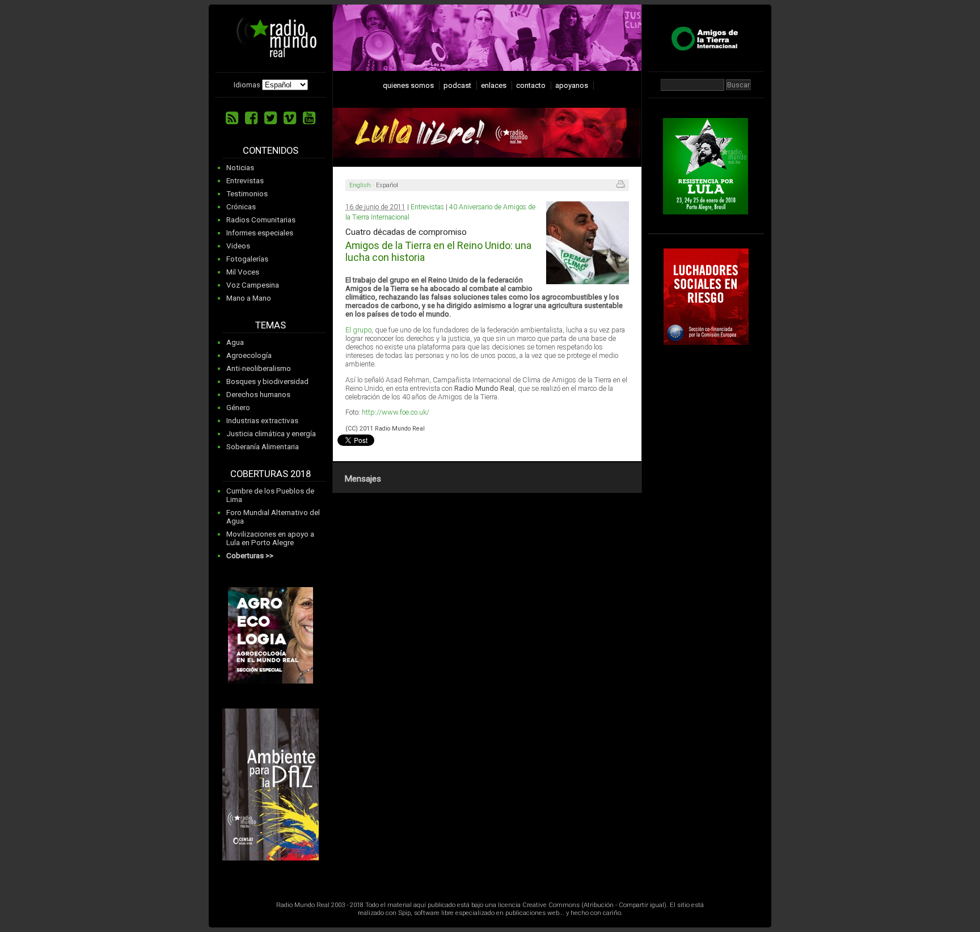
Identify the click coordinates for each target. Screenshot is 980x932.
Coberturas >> (249, 555)
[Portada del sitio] (272, 53)
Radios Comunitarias (260, 220)
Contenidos (270, 150)
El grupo (358, 330)
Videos (238, 246)
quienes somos (408, 85)
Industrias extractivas (262, 420)
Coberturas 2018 (270, 474)
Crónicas (241, 207)
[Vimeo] (290, 117)
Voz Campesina (252, 285)
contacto (531, 85)
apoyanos (571, 85)
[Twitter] (270, 117)
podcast (457, 85)
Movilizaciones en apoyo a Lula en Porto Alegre (270, 538)
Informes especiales (259, 233)
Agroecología (249, 355)
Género (238, 407)
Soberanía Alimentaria (262, 446)
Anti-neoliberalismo (258, 368)
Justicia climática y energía (271, 433)
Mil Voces (242, 272)
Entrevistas (245, 180)
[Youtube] (309, 117)
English (360, 185)
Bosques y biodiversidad (267, 381)
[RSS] (232, 117)
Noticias (240, 167)
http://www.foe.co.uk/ (395, 412)
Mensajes (362, 479)
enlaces (493, 85)
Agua (235, 342)
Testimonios (247, 193)
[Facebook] (251, 117)
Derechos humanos (258, 394)
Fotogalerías (247, 259)
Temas (270, 325)
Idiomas (247, 85)
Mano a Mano (248, 298)
